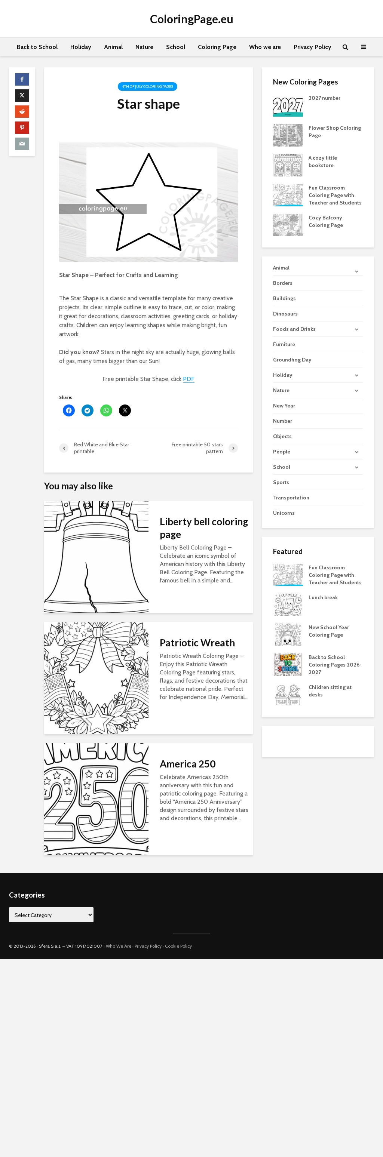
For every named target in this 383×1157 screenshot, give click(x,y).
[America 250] (96, 798)
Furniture (284, 344)
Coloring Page (217, 46)
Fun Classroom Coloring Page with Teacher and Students (335, 195)
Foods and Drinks (294, 329)
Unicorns (284, 513)
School (175, 46)
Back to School (37, 46)
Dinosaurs (285, 313)
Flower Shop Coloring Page (335, 131)
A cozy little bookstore (323, 161)
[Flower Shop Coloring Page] (288, 134)
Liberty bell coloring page (204, 528)
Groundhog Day (292, 359)
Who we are (265, 46)
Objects (282, 436)
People (281, 451)
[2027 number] (288, 104)
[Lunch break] (288, 604)
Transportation (291, 497)
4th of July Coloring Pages (147, 86)
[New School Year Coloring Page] (288, 634)
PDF (188, 378)
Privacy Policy (312, 46)
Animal (113, 46)
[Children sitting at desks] (288, 694)
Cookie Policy (178, 946)
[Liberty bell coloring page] (96, 556)
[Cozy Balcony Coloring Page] (288, 224)
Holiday (80, 46)
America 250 (187, 764)
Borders (282, 283)
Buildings (284, 298)
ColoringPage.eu (191, 18)
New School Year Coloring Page (329, 631)
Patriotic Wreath (197, 643)
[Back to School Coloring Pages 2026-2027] (288, 664)
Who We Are (118, 946)
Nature (144, 46)
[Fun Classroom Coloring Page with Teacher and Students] (288, 194)
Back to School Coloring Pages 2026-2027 (335, 665)
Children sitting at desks (330, 691)
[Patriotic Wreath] (96, 677)
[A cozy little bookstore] (288, 164)
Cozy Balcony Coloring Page (326, 221)
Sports (281, 482)
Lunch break (323, 597)
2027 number (324, 98)
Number (282, 421)
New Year (284, 405)
